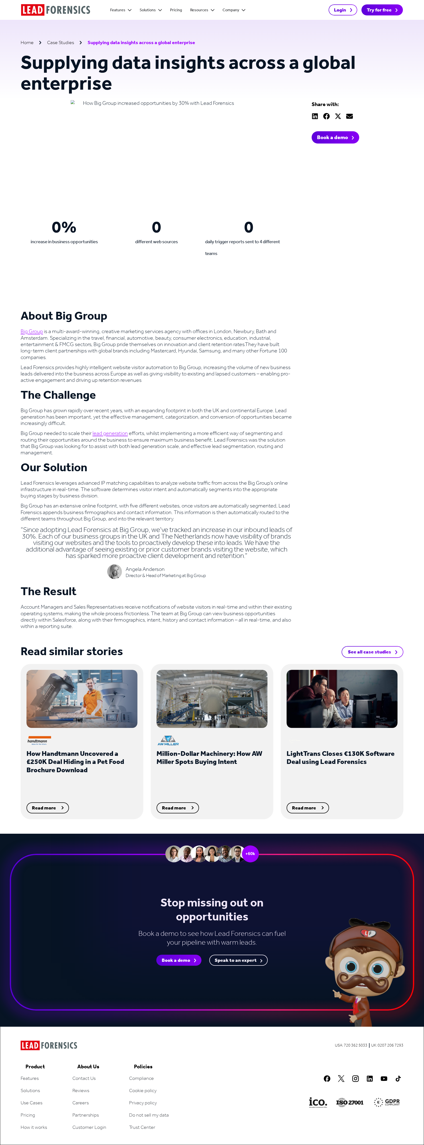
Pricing (28, 1115)
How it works (34, 1127)
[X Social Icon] (341, 1078)
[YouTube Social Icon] (384, 1078)
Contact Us (84, 1078)
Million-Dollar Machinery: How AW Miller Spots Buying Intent (209, 758)
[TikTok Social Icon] (398, 1078)
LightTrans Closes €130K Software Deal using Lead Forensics (341, 758)
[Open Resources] (212, 10)
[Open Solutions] (160, 10)
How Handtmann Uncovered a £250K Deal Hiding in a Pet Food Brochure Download (75, 762)
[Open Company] (243, 10)
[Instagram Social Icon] (355, 1078)
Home (27, 43)
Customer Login (89, 1127)
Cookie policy (143, 1091)
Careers (80, 1103)
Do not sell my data (149, 1115)
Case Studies (60, 43)
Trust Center (142, 1127)
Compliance (141, 1078)
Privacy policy (143, 1103)
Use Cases (31, 1103)
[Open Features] (130, 10)
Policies (143, 1067)
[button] (315, 116)
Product (35, 1067)
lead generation (110, 433)
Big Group (32, 331)
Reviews (80, 1091)
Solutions (30, 1091)
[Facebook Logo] (327, 1078)
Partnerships (85, 1115)
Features (30, 1078)
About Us (88, 1067)
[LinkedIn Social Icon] (370, 1078)
